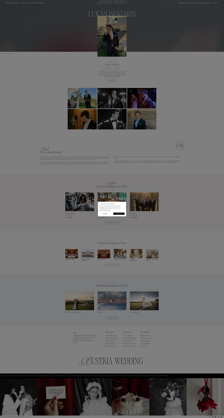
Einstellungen (105, 213)
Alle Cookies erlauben (118, 213)
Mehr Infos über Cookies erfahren (105, 210)
